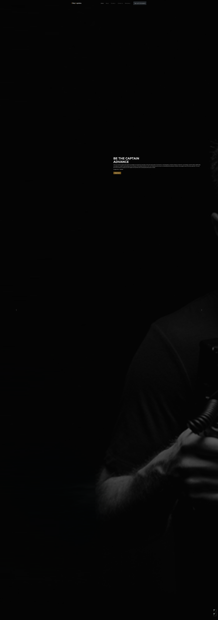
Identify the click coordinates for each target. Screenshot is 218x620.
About (107, 3)
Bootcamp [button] (127, 3)
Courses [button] (113, 3)
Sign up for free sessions (140, 3)
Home (102, 3)
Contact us (120, 3)
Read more (117, 173)
